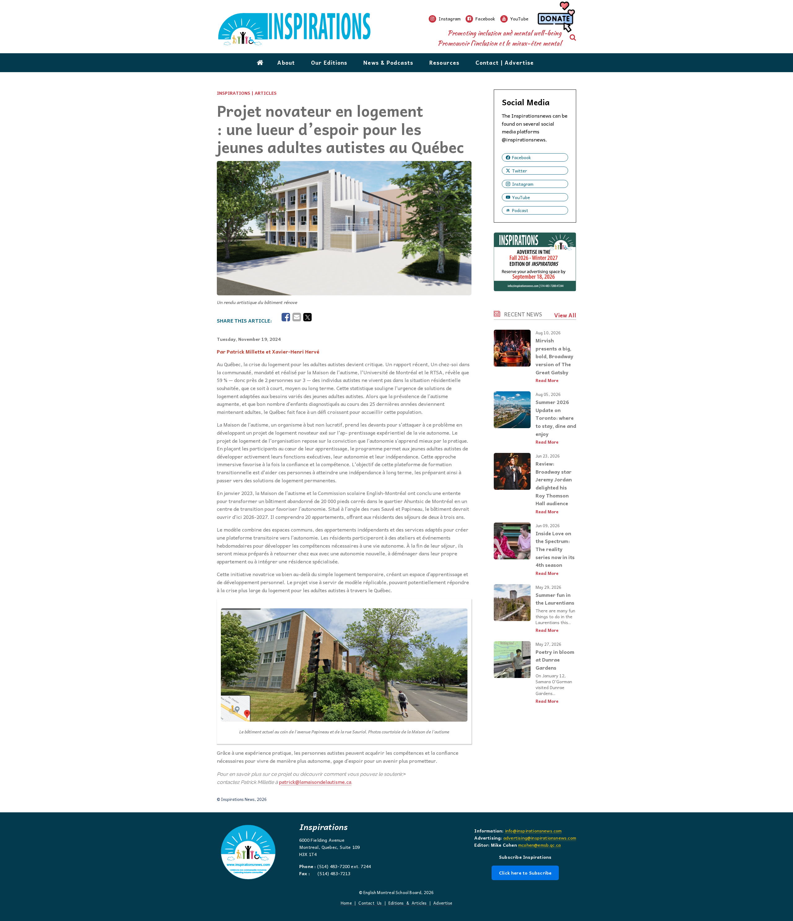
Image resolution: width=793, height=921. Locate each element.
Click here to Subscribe (525, 872)
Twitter (519, 170)
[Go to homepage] (260, 62)
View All (565, 315)
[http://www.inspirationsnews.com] (323, 29)
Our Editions (329, 62)
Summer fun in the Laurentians (555, 599)
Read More (547, 380)
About (286, 62)
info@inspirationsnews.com (533, 830)
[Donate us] (555, 18)
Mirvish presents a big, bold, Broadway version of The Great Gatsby (554, 356)
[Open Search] (573, 37)
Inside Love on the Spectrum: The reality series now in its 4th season (555, 549)
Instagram (522, 183)
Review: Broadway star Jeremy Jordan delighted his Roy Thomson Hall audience (554, 483)
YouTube (521, 197)
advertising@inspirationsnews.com (539, 837)
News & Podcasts (388, 62)
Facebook (521, 157)
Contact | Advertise (504, 62)
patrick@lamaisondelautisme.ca (315, 782)
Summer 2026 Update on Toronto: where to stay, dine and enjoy (556, 417)
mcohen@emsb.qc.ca (539, 845)
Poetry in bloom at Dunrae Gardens (555, 659)
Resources (444, 62)
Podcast (520, 210)
